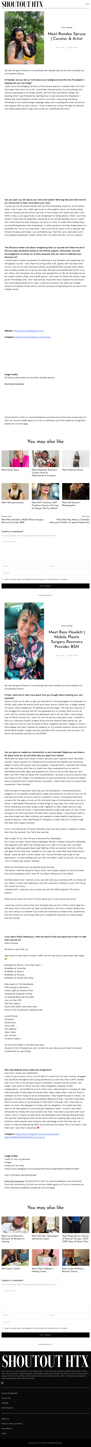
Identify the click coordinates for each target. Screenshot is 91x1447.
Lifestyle (5, 1403)
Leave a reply (73, 47)
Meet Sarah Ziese (10, 470)
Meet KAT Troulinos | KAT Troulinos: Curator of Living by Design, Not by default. (45, 505)
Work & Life (6, 1398)
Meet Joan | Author (11, 1269)
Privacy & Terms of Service (12, 1424)
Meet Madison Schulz (72, 470)
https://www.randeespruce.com (28, 331)
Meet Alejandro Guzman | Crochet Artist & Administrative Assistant (44, 473)
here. (26, 423)
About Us (5, 1419)
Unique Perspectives (9, 1393)
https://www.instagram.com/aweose (32, 337)
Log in (4, 1433)
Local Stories (66, 27)
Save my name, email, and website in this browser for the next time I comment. (36, 579)
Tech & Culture (7, 1408)
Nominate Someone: (14, 384)
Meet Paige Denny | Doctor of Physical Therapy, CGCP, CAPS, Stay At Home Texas (75, 1239)
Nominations (7, 1428)
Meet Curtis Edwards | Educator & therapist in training (13, 1239)
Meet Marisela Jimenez (13, 502)
